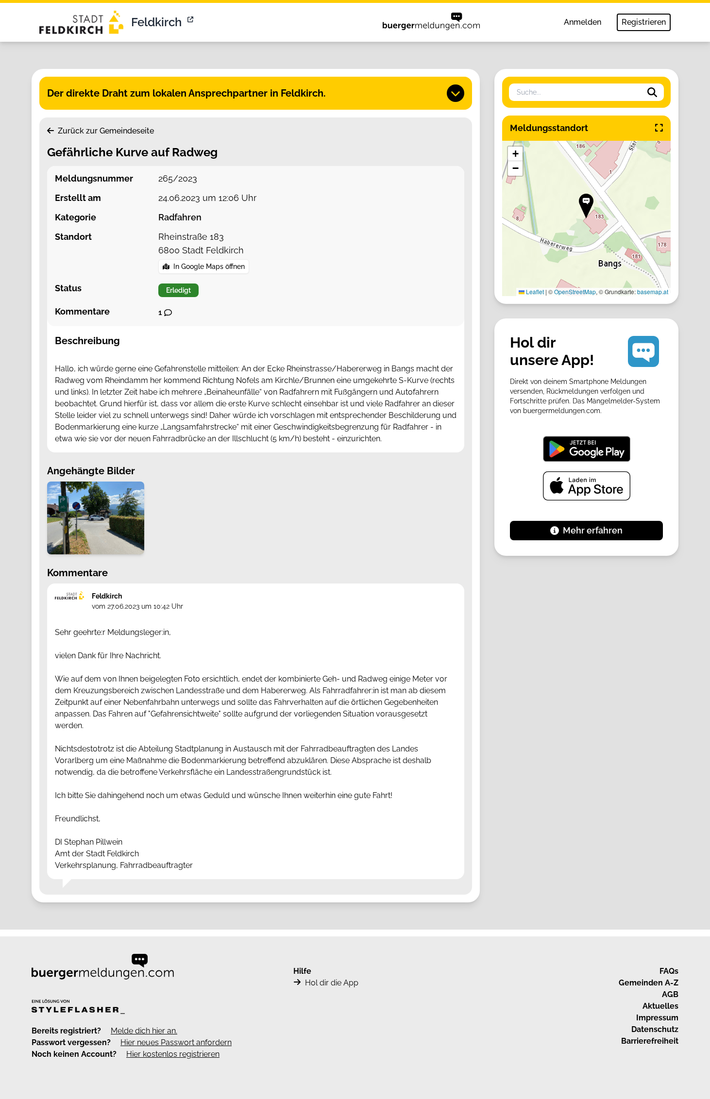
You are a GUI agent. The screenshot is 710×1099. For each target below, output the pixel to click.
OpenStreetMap (575, 291)
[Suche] (652, 92)
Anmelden (582, 22)
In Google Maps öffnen (209, 266)
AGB (670, 994)
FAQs (668, 971)
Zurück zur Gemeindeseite (105, 130)
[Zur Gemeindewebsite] (191, 22)
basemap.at (652, 291)
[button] (586, 206)
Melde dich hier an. (144, 1030)
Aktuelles (660, 1006)
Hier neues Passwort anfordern (176, 1042)
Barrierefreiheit (649, 1041)
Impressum (657, 1017)
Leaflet (534, 291)
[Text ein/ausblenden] (455, 93)
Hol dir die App (331, 982)
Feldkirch (156, 22)
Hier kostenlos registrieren (173, 1054)
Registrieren (644, 22)
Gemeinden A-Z (648, 982)
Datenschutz (654, 1029)
